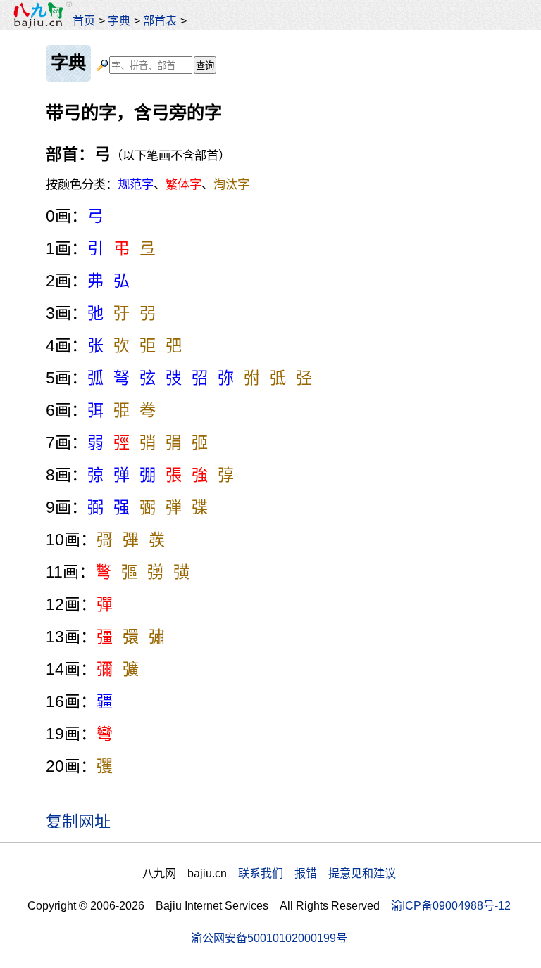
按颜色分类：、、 (147, 184)
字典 (119, 20)
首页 (84, 20)
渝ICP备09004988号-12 (451, 905)
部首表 (160, 20)
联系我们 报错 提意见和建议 (317, 873)
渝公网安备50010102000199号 (269, 937)
